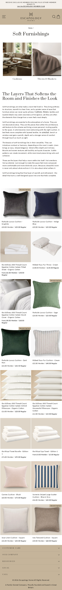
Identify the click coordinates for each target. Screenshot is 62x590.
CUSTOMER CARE (11, 548)
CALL (5, 574)
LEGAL (5, 568)
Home (30, 28)
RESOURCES (8, 561)
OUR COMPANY (10, 555)
